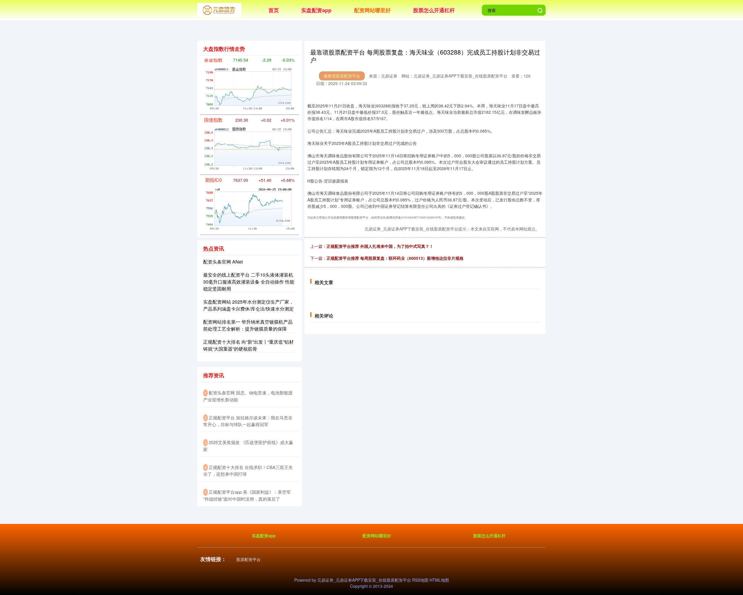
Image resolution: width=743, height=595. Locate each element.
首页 (273, 10)
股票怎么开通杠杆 (434, 10)
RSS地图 (420, 580)
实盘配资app (316, 10)
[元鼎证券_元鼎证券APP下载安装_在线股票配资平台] (219, 9)
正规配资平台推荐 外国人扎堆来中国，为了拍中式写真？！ (380, 246)
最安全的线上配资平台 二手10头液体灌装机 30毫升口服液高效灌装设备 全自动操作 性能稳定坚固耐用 (248, 281)
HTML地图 (439, 580)
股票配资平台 (248, 559)
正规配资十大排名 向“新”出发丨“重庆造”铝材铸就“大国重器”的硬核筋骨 (248, 345)
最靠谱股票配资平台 (342, 76)
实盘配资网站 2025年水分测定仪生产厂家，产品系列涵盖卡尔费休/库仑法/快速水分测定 (248, 305)
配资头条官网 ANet (223, 261)
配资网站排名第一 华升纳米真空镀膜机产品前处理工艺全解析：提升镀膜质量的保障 (248, 325)
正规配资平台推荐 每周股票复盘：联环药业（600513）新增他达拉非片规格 (395, 258)
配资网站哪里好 (372, 10)
